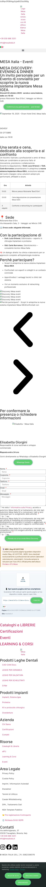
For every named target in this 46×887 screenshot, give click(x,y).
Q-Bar (4, 685)
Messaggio (5, 494)
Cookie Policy (14, 869)
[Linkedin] (15, 847)
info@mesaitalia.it (7, 43)
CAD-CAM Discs (9, 665)
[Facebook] (9, 847)
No (8, 516)
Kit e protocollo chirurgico (13, 707)
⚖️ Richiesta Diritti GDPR (12, 820)
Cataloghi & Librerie (10, 746)
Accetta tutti (13, 875)
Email (2, 488)
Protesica (6, 702)
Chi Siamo (6, 724)
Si (3, 516)
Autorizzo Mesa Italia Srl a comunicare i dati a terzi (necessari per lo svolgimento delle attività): (21, 513)
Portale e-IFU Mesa (10, 564)
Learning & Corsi (9, 756)
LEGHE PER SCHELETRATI (13, 680)
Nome (3, 469)
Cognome (4, 475)
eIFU (4, 751)
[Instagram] (3, 847)
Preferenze (23, 882)
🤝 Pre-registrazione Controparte (16, 815)
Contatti (5, 735)
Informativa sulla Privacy (21, 507)
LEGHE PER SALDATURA (12, 675)
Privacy (22, 869)
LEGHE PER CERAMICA (12, 670)
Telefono (4, 481)
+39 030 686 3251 (8, 38)
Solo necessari (32, 875)
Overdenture (7, 713)
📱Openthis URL (23, 579)
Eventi (4, 762)
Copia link (36, 600)
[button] (23, 50)
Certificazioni (8, 729)
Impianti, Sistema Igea (11, 697)
